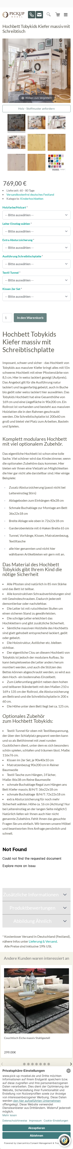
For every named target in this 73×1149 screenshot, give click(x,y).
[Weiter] (71, 1064)
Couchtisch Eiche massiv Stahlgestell (27, 1038)
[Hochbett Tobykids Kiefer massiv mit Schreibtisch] (16, 123)
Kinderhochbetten (31, 198)
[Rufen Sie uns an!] (31, 14)
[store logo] (13, 15)
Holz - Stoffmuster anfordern (36, 108)
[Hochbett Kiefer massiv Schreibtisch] (16, 143)
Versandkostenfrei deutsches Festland (30, 194)
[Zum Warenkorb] (58, 14)
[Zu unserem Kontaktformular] (39, 14)
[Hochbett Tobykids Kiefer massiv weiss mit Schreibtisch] (56, 123)
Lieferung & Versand (43, 941)
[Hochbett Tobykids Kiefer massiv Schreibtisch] (36, 123)
